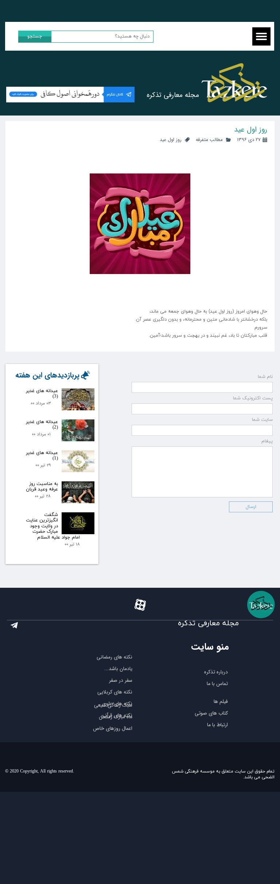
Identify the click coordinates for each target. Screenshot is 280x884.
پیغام (267, 441)
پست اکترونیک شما (253, 398)
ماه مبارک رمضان (115, 717)
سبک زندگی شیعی (113, 705)
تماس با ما (217, 684)
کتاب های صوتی (211, 713)
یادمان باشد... (118, 669)
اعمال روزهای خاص (112, 728)
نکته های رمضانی (114, 657)
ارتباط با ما (217, 725)
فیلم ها (221, 701)
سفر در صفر (120, 680)
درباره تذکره (216, 672)
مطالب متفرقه (209, 140)
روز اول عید (171, 140)
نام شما (265, 376)
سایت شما (262, 419)
